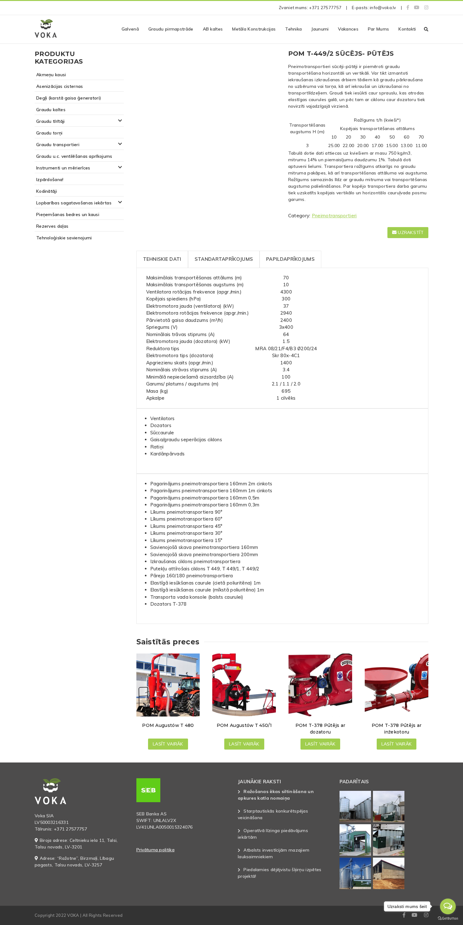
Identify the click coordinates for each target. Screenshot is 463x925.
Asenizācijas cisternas (59, 86)
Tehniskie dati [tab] (162, 259)
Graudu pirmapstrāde (170, 29)
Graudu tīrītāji (50, 121)
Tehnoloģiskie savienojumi (64, 238)
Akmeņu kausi (51, 74)
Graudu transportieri (57, 144)
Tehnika (293, 29)
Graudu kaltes (51, 109)
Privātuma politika (155, 850)
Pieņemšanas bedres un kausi (67, 214)
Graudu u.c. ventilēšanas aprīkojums (74, 156)
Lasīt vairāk (168, 744)
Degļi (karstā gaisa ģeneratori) (68, 98)
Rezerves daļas (52, 226)
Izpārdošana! (50, 179)
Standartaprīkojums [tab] (224, 259)
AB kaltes (213, 29)
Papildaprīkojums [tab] (290, 259)
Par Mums (378, 29)
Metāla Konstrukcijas (254, 29)
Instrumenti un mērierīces (63, 168)
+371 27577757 (325, 7)
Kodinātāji (46, 191)
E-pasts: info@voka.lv (374, 7)
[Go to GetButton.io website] (448, 918)
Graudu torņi (49, 133)
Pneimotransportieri (334, 216)
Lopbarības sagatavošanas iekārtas (73, 203)
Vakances (348, 29)
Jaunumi (320, 29)
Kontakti (407, 29)
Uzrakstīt (410, 232)
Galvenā (130, 29)
